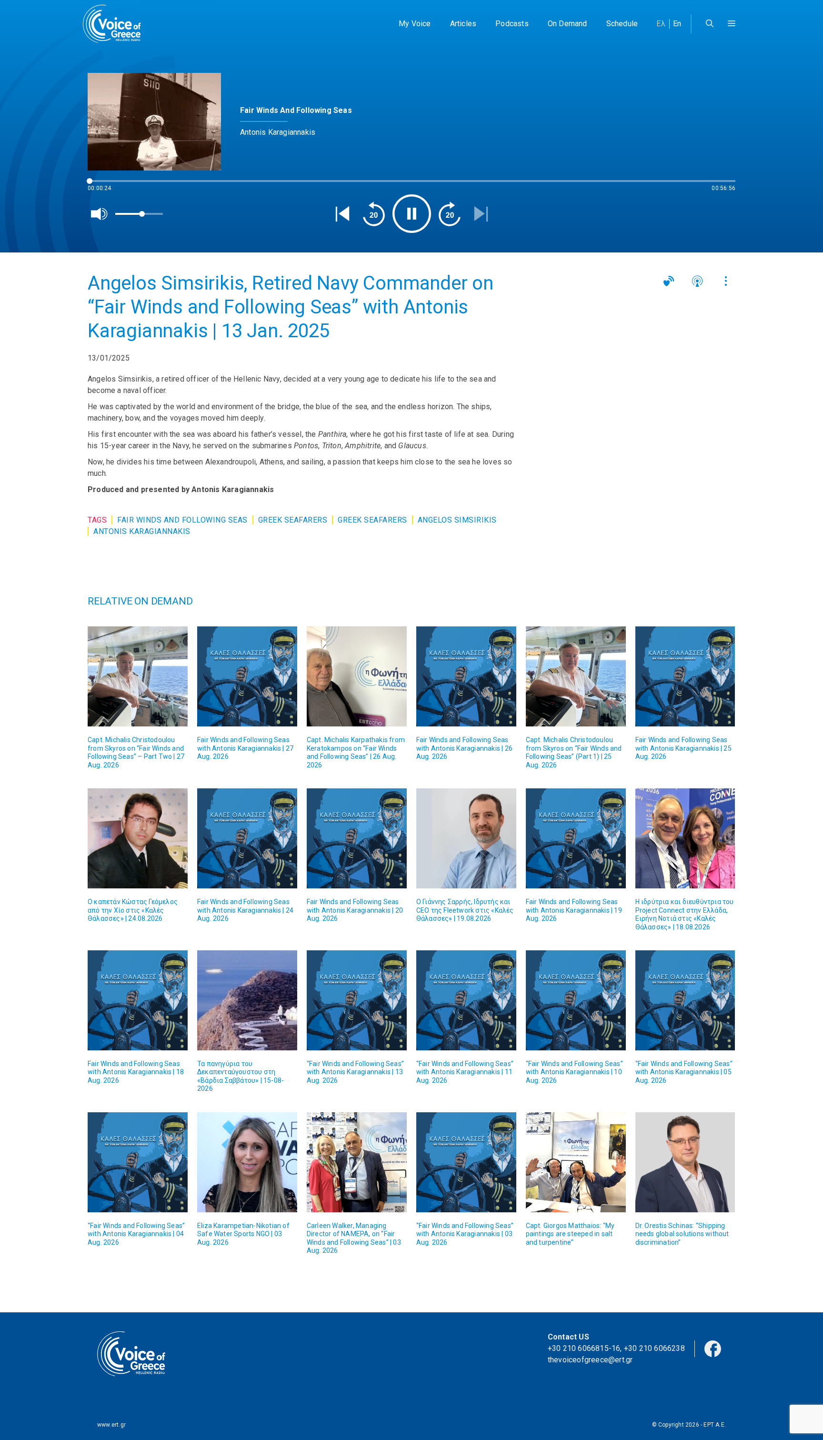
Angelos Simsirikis (457, 519)
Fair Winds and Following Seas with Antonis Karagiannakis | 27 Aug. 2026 (245, 748)
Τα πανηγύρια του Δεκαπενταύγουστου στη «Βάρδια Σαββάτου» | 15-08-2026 (240, 1076)
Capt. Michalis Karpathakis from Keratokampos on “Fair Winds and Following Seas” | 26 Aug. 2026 (356, 752)
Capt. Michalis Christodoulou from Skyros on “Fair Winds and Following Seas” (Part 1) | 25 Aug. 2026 (574, 752)
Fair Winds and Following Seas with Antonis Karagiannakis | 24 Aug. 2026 (245, 910)
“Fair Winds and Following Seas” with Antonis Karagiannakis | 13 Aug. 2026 (355, 1072)
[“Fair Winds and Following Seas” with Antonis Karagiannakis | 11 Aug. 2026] (466, 1000)
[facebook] (712, 1347)
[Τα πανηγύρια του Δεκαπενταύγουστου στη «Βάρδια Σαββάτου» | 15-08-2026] (247, 1000)
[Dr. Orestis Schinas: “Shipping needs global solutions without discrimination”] (685, 1162)
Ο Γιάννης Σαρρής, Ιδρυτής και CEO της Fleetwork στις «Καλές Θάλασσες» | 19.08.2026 (465, 910)
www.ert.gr (111, 1424)
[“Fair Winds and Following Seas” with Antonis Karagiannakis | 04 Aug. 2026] (138, 1162)
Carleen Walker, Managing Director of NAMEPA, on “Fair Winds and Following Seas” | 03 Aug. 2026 (354, 1238)
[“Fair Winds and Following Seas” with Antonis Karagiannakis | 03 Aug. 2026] (466, 1162)
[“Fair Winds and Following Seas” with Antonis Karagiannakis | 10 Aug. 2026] (576, 1000)
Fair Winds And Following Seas (182, 519)
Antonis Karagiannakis (142, 531)
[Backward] (374, 214)
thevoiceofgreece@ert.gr (590, 1359)
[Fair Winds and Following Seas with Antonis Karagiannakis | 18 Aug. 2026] (138, 1000)
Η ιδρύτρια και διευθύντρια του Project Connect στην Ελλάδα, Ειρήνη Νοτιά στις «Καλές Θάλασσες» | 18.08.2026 (684, 914)
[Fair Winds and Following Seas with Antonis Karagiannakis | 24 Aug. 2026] (247, 838)
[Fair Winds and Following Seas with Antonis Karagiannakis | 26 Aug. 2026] (466, 676)
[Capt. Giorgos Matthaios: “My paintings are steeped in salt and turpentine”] (576, 1162)
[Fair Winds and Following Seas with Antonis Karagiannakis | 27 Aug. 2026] (247, 676)
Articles (463, 23)
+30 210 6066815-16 (584, 1348)
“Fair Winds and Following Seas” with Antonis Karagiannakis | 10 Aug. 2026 (574, 1072)
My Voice (415, 23)
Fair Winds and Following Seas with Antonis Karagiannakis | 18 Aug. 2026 (136, 1072)
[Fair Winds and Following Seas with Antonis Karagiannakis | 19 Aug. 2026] (576, 838)
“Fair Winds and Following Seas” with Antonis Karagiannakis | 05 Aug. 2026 (684, 1072)
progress (103, 185)
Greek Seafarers (293, 519)
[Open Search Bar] (709, 23)
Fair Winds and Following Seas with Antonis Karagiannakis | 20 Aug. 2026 (355, 910)
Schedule (622, 23)
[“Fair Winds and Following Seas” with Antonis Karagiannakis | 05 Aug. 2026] (685, 1000)
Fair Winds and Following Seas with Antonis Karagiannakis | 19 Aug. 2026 (574, 910)
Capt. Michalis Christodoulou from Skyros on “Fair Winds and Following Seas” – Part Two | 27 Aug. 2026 (136, 752)
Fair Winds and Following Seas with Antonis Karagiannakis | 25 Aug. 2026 (683, 748)
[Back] (342, 214)
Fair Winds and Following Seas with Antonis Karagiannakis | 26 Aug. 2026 (464, 748)
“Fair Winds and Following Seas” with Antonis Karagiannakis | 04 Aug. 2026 (136, 1234)
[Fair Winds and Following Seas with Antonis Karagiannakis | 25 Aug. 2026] (685, 676)
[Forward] (449, 214)
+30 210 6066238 (654, 1348)
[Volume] (99, 213)
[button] (731, 24)
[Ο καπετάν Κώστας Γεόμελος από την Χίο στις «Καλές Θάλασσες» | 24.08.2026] (138, 838)
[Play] (412, 213)
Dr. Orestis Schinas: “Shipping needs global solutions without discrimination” (682, 1234)
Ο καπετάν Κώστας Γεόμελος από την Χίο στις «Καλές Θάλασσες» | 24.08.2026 (133, 910)
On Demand (567, 23)
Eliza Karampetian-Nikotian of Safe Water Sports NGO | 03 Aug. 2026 (243, 1234)
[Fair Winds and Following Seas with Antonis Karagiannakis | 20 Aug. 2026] (357, 838)
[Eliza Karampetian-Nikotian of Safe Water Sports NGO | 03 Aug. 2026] (247, 1162)
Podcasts (512, 23)
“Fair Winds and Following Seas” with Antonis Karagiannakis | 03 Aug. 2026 (464, 1234)
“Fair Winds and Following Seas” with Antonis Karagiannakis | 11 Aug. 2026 (464, 1072)
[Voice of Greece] (115, 24)
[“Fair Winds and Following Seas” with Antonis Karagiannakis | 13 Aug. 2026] (357, 1000)
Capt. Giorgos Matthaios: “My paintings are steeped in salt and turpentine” (570, 1234)
